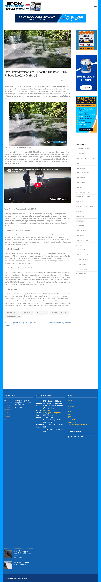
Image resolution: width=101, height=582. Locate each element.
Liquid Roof (80, 211)
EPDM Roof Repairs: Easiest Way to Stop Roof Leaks (22, 553)
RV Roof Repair (81, 264)
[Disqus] (37, 355)
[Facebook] (68, 437)
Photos (70, 409)
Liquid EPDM (80, 202)
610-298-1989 (48, 410)
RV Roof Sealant (81, 269)
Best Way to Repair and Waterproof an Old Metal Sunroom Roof (23, 403)
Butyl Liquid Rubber (83, 149)
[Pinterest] (78, 437)
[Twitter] (71, 437)
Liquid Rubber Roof (13, 316)
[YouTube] (82, 437)
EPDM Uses (79, 187)
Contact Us (72, 422)
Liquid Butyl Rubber (83, 197)
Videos (70, 411)
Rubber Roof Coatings (84, 254)
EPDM (77, 163)
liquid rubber (41, 313)
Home (70, 401)
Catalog (71, 403)
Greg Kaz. (9, 80)
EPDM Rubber (27, 313)
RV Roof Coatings (82, 259)
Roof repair (80, 245)
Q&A (69, 417)
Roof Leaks (80, 235)
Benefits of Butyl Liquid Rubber (60, 323)
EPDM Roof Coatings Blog (18, 578)
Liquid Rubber (54, 80)
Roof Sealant (81, 250)
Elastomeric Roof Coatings (86, 158)
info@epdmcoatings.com (52, 413)
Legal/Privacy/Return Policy (78, 425)
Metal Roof (80, 226)
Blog (69, 414)
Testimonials (72, 419)
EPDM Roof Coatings (83, 173)
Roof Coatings (81, 230)
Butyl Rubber (80, 153)
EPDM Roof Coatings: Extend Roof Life (21, 563)
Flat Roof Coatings (83, 192)
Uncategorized (81, 274)
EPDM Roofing (81, 177)
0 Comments (67, 80)
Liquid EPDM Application (84, 206)
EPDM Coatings (12, 313)
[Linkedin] (75, 437)
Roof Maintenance (82, 240)
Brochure (71, 406)
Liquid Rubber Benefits (59, 313)
